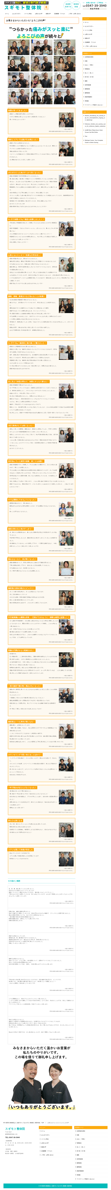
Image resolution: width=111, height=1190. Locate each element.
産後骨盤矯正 (88, 97)
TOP (24, 1122)
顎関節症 (87, 69)
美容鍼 (87, 101)
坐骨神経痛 (88, 85)
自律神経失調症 (89, 57)
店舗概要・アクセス (59, 13)
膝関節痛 (87, 93)
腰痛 (86, 81)
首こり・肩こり (89, 73)
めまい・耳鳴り (89, 65)
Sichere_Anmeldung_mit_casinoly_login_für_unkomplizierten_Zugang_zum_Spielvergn (95, 118)
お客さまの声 (38, 13)
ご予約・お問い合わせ (75, 13)
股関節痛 (87, 89)
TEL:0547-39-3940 (12, 1137)
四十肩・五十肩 (89, 77)
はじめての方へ (16, 13)
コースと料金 (28, 13)
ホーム (7, 13)
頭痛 (86, 61)
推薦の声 (48, 13)
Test (86, 136)
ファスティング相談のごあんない (94, 105)
